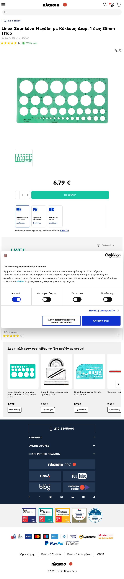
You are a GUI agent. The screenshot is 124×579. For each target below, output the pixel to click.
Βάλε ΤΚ (64, 231)
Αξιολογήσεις (11, 332)
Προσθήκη (70, 195)
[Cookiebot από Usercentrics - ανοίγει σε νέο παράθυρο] (107, 255)
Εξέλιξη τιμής (32, 43)
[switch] (46, 299)
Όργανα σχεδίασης (12, 21)
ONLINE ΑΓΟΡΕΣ (39, 446)
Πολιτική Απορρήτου (79, 554)
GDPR (100, 554)
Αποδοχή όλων (101, 320)
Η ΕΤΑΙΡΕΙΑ (35, 437)
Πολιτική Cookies (51, 554)
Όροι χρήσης (27, 554)
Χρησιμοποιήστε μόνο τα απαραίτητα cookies (61, 320)
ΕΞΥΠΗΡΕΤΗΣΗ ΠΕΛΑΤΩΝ (44, 454)
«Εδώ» (20, 281)
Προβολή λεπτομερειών (102, 310)
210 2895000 (64, 428)
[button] (5, 384)
